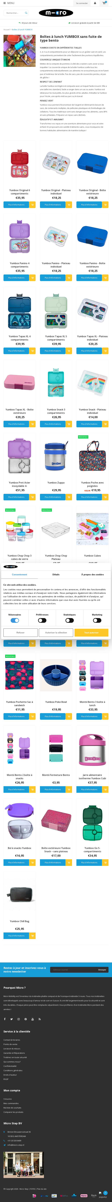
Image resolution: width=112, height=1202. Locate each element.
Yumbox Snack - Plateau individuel (92, 411)
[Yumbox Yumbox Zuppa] (56, 455)
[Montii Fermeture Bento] (56, 748)
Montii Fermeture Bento (56, 775)
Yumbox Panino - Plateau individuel (56, 265)
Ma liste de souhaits (12, 1107)
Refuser (20, 632)
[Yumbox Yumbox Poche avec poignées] (92, 455)
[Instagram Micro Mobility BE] (18, 1019)
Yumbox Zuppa (56, 482)
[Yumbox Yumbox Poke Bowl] (56, 675)
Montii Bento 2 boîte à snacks (19, 776)
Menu (10, 3)
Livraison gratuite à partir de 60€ (82, 23)
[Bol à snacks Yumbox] (20, 821)
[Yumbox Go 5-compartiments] (92, 821)
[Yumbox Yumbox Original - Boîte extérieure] (92, 163)
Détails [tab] (56, 574)
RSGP (6, 1079)
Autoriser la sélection (56, 632)
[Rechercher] (26, 13)
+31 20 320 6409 (14, 1140)
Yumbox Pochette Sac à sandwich (19, 703)
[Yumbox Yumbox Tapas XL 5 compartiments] (56, 309)
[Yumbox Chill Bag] (20, 894)
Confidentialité (10, 1066)
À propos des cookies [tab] (92, 574)
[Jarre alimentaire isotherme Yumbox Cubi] (92, 748)
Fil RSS (32, 1189)
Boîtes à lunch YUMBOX (22, 29)
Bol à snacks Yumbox (19, 848)
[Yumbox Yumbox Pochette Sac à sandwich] (20, 675)
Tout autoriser (91, 632)
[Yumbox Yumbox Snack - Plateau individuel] (92, 382)
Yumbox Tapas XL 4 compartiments (19, 338)
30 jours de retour (27, 23)
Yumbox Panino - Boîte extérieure (92, 265)
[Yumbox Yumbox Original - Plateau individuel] (56, 163)
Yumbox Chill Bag (19, 921)
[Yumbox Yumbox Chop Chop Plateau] (56, 529)
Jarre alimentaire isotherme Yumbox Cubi (92, 776)
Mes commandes (11, 1103)
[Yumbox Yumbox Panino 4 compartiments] (20, 236)
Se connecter (82, 3)
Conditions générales (13, 1070)
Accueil (7, 29)
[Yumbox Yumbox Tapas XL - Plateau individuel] (92, 309)
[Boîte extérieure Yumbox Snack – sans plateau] (56, 821)
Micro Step (24, 1189)
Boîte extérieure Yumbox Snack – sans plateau (56, 849)
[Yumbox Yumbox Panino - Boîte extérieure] (92, 236)
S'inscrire (8, 1099)
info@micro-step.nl (16, 1145)
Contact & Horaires (12, 1040)
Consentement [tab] (19, 574)
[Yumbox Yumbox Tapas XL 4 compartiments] (20, 309)
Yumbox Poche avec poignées (92, 484)
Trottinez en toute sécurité (15, 1057)
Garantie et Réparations (14, 1053)
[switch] (42, 620)
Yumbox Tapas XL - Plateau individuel (92, 338)
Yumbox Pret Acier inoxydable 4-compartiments (19, 484)
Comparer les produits (13, 1112)
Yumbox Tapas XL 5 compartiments (56, 338)
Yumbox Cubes (92, 555)
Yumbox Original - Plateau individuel (56, 192)
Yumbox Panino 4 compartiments (19, 265)
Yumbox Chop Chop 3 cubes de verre (20, 557)
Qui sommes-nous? (12, 1061)
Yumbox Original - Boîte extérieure (92, 192)
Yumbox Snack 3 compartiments (56, 411)
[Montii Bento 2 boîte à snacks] (20, 748)
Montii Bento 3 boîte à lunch (92, 703)
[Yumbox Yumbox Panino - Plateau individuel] (56, 236)
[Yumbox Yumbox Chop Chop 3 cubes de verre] (20, 529)
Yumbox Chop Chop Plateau (56, 557)
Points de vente (10, 1044)
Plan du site (42, 1189)
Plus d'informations (16, 204)
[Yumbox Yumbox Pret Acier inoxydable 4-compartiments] (20, 455)
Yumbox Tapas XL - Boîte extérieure (20, 411)
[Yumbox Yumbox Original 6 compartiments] (20, 163)
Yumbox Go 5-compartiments (92, 849)
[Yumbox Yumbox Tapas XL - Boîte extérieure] (20, 382)
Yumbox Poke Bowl (56, 702)
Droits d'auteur (10, 1074)
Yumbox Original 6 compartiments (19, 192)
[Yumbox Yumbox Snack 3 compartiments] (56, 382)
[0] (104, 3)
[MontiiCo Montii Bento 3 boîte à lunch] (92, 675)
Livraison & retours (12, 1048)
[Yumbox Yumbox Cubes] (92, 529)
